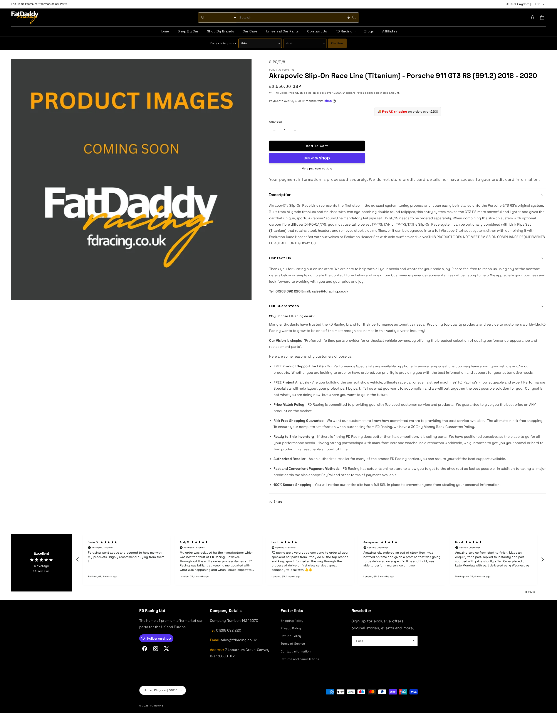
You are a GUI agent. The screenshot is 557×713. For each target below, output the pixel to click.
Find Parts (337, 43)
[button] (345, 31)
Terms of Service (293, 643)
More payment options (317, 168)
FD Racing (156, 705)
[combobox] (278, 17)
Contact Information (296, 651)
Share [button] (277, 501)
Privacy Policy (291, 628)
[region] (310, 559)
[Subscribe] (413, 641)
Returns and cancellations (300, 659)
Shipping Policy (292, 621)
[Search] (354, 17)
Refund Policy (291, 636)
